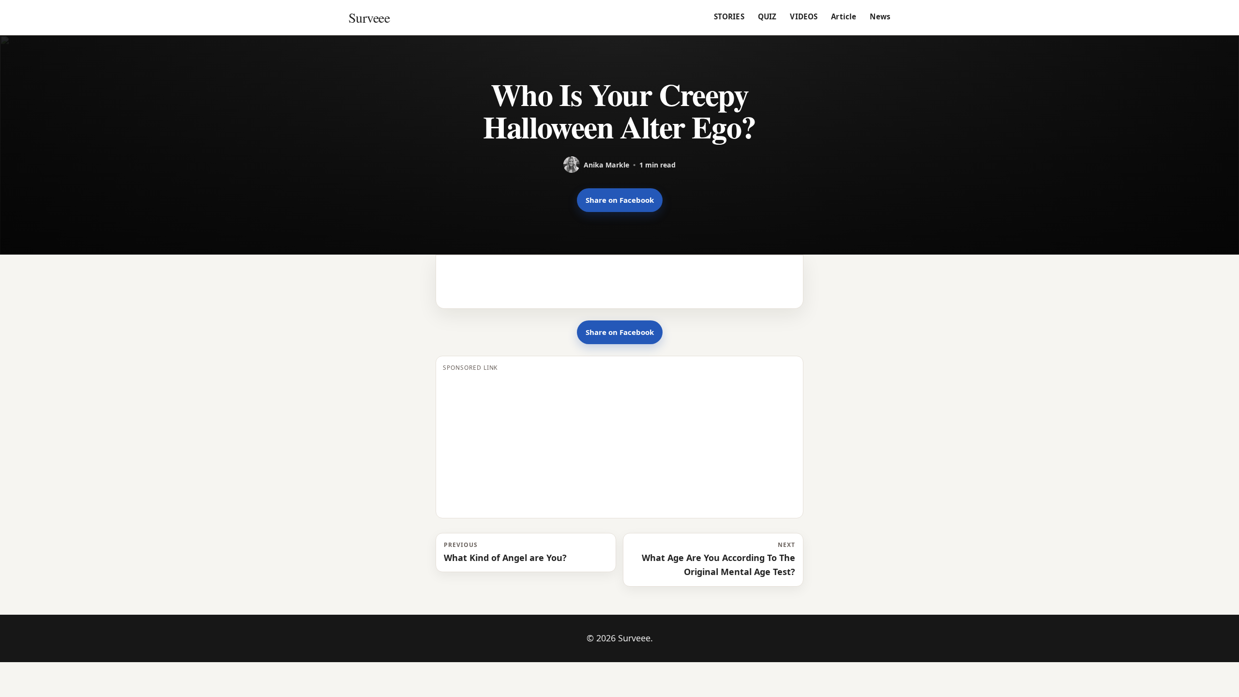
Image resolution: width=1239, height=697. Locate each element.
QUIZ (767, 16)
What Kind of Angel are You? (505, 552)
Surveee (369, 17)
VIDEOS (803, 16)
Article (843, 16)
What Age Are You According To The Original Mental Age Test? (718, 559)
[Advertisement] (619, 443)
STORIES (729, 16)
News (880, 16)
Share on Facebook (620, 200)
